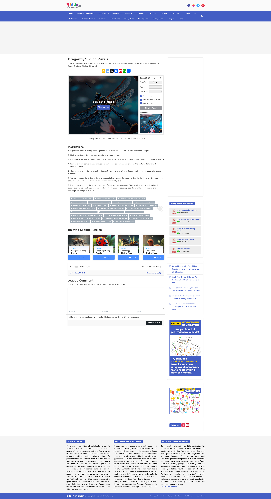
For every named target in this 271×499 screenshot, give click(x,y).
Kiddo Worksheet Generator (171, 486)
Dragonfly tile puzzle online (111, 212)
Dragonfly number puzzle (105, 198)
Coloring (163, 13)
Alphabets (102, 13)
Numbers (115, 13)
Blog (203, 496)
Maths (127, 13)
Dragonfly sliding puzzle (147, 205)
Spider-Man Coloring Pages (188, 219)
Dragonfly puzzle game (122, 202)
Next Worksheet (153, 273)
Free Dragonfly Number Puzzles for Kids (87, 215)
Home (71, 13)
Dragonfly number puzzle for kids (132, 198)
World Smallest (183, 249)
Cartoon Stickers (88, 19)
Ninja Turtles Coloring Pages (186, 230)
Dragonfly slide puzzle (81, 205)
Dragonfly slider (100, 205)
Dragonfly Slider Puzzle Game (122, 205)
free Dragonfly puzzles (140, 215)
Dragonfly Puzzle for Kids (100, 202)
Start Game (103, 107)
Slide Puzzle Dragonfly (102, 221)
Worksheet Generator (85, 13)
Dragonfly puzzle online (144, 202)
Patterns (102, 19)
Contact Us (154, 496)
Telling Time (129, 19)
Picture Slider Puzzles (80, 221)
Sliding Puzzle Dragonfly (124, 221)
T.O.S (187, 496)
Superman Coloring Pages (187, 210)
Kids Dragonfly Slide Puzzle (141, 218)
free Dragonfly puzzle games (116, 215)
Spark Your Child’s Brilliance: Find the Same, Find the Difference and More (185, 280)
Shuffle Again (151, 108)
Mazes (181, 19)
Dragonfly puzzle (79, 202)
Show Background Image (151, 99)
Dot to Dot (175, 13)
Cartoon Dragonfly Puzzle (82, 198)
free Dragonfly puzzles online (115, 218)
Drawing (187, 13)
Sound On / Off (147, 103)
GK (195, 13)
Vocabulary (140, 13)
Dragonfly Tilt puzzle (135, 212)
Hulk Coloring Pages (185, 239)
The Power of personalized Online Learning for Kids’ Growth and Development (185, 307)
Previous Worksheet (79, 273)
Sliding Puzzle (158, 19)
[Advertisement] (135, 38)
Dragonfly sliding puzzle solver (84, 212)
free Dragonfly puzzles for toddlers (86, 218)
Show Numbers (147, 96)
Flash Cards (115, 19)
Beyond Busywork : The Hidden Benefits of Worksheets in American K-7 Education (186, 269)
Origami (172, 19)
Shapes (153, 13)
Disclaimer (179, 496)
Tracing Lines (143, 19)
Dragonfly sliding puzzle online (139, 208)
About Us (195, 496)
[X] (112, 71)
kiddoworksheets (76, 496)
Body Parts (73, 19)
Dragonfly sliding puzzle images (111, 208)
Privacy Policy (167, 496)
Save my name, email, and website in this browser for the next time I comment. (105, 317)
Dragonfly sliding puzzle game (83, 208)
